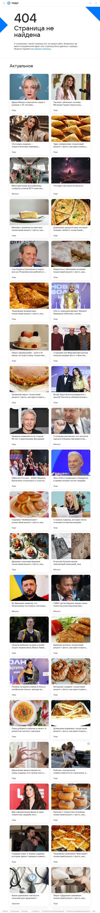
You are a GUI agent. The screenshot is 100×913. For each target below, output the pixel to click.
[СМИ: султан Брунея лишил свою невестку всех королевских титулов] (70, 594)
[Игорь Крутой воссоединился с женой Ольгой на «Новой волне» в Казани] (70, 385)
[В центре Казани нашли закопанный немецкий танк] (70, 552)
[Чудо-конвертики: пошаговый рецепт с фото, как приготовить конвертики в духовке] (70, 135)
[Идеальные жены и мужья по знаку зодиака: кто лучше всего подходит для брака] (29, 761)
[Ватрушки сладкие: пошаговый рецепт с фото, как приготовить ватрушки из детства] (70, 677)
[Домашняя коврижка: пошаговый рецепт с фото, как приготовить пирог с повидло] (70, 719)
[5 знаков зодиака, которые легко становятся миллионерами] (70, 510)
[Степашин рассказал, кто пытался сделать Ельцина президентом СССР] (70, 427)
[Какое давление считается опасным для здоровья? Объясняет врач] (29, 886)
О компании (14, 911)
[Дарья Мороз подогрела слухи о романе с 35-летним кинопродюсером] (29, 93)
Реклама (24, 911)
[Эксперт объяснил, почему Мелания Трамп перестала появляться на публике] (70, 93)
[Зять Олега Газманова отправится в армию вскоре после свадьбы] (70, 469)
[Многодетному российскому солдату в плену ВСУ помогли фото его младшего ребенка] (29, 176)
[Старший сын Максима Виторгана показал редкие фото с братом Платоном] (70, 343)
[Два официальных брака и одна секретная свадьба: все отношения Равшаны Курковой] (29, 803)
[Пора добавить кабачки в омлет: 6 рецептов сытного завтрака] (29, 719)
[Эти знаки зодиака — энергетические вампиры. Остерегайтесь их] (29, 135)
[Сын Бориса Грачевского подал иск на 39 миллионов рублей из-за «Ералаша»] (29, 260)
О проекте (35, 911)
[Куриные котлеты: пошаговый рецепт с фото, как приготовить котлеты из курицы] (70, 636)
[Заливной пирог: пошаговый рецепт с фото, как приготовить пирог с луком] (29, 385)
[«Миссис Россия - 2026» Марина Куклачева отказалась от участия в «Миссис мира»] (29, 469)
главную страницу (42, 49)
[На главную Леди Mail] (14, 3)
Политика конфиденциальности (78, 911)
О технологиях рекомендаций (52, 911)
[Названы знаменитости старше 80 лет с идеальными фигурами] (29, 427)
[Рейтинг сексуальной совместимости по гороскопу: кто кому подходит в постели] (70, 761)
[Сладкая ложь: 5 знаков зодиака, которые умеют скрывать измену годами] (29, 844)
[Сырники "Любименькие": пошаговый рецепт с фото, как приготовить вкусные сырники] (29, 510)
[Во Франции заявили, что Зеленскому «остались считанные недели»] (29, 594)
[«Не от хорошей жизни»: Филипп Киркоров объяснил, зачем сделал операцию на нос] (70, 302)
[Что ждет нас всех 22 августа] (70, 176)
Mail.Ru (5, 911)
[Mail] (8, 3)
